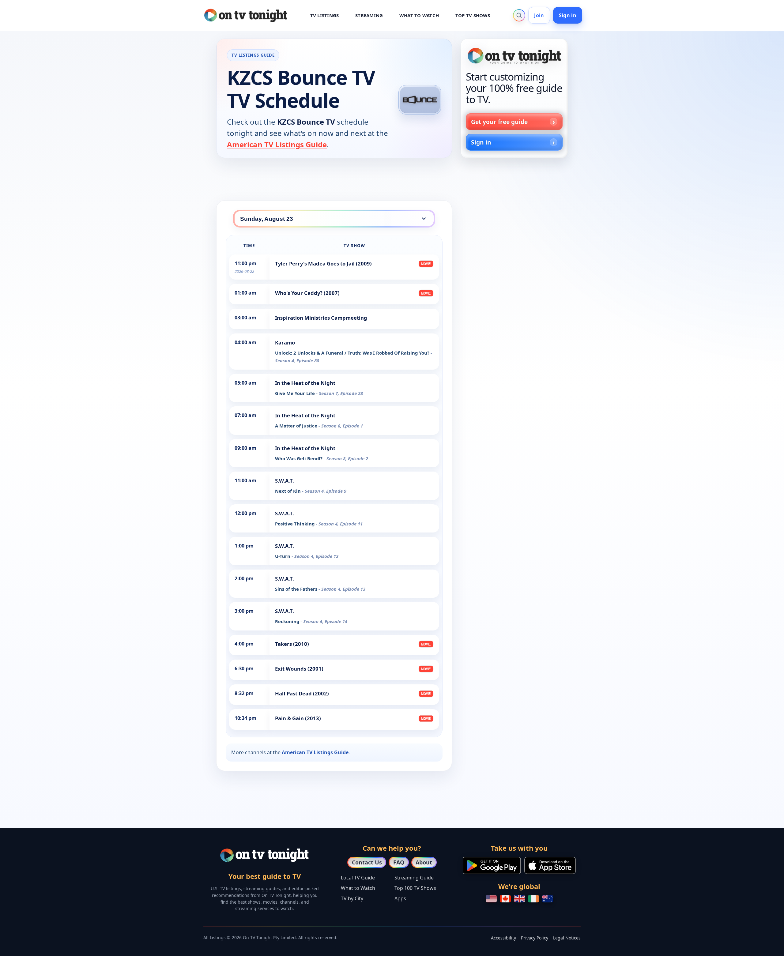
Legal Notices (567, 938)
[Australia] (547, 898)
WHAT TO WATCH (419, 15)
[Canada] (505, 898)
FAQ (398, 862)
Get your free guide (499, 122)
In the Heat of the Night (305, 382)
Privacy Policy (534, 938)
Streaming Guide (414, 877)
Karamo (285, 342)
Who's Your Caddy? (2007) (307, 292)
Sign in (567, 15)
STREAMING (369, 15)
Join (539, 15)
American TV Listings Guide (277, 144)
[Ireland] (533, 898)
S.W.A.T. (284, 480)
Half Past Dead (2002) (302, 693)
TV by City (352, 898)
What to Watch (358, 888)
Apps (400, 898)
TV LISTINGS (324, 15)
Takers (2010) (292, 643)
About (424, 862)
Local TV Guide (358, 877)
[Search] (519, 15)
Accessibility (503, 938)
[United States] (491, 898)
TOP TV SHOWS (472, 15)
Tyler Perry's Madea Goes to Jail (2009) (323, 263)
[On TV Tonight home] (514, 56)
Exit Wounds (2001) (299, 668)
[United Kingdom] (519, 898)
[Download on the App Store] (550, 865)
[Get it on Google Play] (492, 865)
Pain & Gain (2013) (298, 718)
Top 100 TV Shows (415, 888)
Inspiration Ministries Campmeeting (321, 317)
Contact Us (367, 862)
